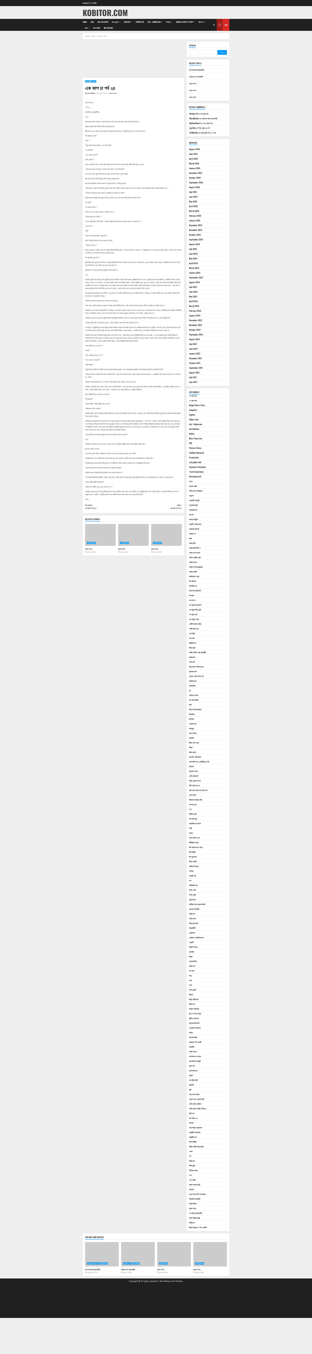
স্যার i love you (194, 1217)
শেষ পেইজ (192, 1179)
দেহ (190, 809)
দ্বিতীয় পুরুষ (193, 813)
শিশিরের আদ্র (193, 1170)
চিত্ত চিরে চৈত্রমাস (195, 709)
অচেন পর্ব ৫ (133, 535)
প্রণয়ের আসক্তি (194, 908)
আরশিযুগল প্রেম (194, 576)
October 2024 (195, 234)
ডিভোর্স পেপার (193, 771)
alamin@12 (91, 93)
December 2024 (195, 225)
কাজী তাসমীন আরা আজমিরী (197, 652)
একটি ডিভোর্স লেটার (195, 623)
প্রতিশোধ (192, 913)
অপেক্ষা (191, 514)
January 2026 (194, 168)
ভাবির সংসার (192, 1051)
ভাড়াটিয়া (191, 1046)
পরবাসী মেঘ (192, 875)
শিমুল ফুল (192, 1160)
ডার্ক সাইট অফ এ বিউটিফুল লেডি (199, 761)
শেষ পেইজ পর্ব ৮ (208, 123)
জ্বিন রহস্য (192, 752)
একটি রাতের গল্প (194, 628)
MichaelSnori (194, 123)
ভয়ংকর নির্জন (193, 1037)
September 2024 (196, 239)
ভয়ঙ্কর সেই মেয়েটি (195, 1042)
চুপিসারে (191, 718)
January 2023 (194, 315)
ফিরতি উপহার (193, 946)
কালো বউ (192, 661)
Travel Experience (196, 471)
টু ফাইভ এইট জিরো (195, 756)
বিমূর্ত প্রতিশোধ (194, 999)
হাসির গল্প (192, 1222)
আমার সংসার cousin (196, 566)
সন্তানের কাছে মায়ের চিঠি (209, 118)
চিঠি (190, 704)
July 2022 (193, 344)
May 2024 (193, 258)
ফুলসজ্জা (191, 951)
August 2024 (194, 244)
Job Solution (102, 22)
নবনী (190, 828)
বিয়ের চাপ (192, 1003)
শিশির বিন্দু (192, 1165)
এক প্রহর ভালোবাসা (195, 604)
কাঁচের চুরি (192, 647)
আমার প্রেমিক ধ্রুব (195, 557)
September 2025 (196, 182)
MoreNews (165, 1281)
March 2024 (194, 268)
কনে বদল (192, 638)
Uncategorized (195, 476)
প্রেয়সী (191, 942)
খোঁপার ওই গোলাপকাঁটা (196, 76)
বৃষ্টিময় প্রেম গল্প (194, 1018)
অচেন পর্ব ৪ (166, 535)
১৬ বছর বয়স (193, 395)
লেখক (86, 28)
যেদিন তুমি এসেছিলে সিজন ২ (198, 1108)
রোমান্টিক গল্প (193, 1137)
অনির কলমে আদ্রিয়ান (195, 490)
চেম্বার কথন (193, 723)
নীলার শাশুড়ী (193, 861)
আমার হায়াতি (193, 571)
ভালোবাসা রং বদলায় (195, 1056)
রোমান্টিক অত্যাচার (194, 1132)
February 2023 (195, 310)
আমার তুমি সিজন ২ (195, 547)
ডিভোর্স (191, 766)
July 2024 (193, 249)
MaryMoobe (194, 118)
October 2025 (195, 177)
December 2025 (195, 173)
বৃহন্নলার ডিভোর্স (194, 1023)
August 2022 (194, 339)
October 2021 (194, 363)
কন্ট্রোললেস (192, 642)
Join (92, 22)
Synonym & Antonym (197, 467)
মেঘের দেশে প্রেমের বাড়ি (196, 1099)
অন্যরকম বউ (193, 509)
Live (226, 25)
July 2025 (193, 192)
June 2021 (193, 382)
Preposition (194, 457)
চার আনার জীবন (194, 699)
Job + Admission (154, 22)
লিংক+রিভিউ (96, 28)
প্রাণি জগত (192, 918)
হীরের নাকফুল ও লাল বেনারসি (198, 1227)
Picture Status (195, 448)
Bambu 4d (193, 113)
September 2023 (196, 277)
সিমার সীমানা (193, 1203)
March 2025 (194, 211)
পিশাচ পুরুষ (192, 894)
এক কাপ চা (93, 81)
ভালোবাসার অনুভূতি (195, 1061)
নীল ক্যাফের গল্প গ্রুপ (196, 847)
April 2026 (193, 158)
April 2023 (193, 301)
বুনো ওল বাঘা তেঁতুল (195, 1013)
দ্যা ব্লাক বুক (193, 818)
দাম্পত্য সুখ (192, 804)
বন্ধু (190, 975)
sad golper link (195, 462)
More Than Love (195, 438)
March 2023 (194, 306)
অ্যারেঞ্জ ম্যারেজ (194, 528)
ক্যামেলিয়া (192, 685)
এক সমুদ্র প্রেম (194, 619)
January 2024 (194, 272)
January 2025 (194, 220)
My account (108, 28)
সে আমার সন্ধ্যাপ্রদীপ (195, 1213)
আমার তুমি (192, 543)
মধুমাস (191, 1075)
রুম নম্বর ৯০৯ (193, 1118)
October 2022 (195, 329)
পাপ (190, 880)
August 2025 (194, 187)
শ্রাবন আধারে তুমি (194, 1184)
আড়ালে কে (192, 533)
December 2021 (195, 358)
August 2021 (194, 372)
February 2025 (195, 215)
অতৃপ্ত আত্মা (193, 486)
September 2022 (196, 334)
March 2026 (194, 163)
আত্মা (190, 538)
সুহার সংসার (192, 1208)
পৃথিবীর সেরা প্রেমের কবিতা (197, 904)
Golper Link (193, 419)
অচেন (89, 543)
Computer (140, 22)
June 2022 (193, 348)
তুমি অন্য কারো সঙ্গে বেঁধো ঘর (198, 790)
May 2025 (193, 201)
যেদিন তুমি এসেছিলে (195, 1103)
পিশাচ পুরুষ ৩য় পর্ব (204, 127)
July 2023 (193, 287)
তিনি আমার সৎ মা (194, 785)
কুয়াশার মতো (193, 671)
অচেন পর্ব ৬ (100, 535)
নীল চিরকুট (192, 851)
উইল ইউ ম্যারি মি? (195, 590)
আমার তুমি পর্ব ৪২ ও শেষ (208, 132)
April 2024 (193, 263)
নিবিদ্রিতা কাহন (193, 842)
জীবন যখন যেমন (194, 742)
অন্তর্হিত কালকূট (194, 500)
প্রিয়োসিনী (192, 927)
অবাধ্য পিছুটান (193, 519)
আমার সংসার (193, 562)
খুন (190, 690)
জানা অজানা (192, 733)
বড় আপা (191, 970)
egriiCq (192, 127)
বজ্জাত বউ (192, 965)
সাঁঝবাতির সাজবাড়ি (194, 1198)
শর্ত (190, 1156)
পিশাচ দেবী (192, 889)
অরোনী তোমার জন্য (195, 524)
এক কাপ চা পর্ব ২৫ (91, 507)
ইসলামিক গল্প (193, 585)
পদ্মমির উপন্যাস (194, 866)
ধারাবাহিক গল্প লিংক (195, 823)
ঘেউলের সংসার (193, 695)
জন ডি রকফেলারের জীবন (196, 69)
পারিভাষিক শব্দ (193, 885)
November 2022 (195, 325)
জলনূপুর (191, 728)
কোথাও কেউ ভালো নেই (196, 676)
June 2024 (193, 253)
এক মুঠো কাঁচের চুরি (195, 609)
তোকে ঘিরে (192, 794)
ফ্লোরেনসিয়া (193, 961)
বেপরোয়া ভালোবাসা (195, 1027)
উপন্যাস (168, 22)
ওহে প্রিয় (192, 633)
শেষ (190, 1175)
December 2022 (195, 320)
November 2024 (195, 230)
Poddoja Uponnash (196, 452)
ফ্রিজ (190, 956)
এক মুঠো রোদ (204, 113)
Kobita (191, 433)
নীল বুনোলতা (193, 856)
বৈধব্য (191, 1032)
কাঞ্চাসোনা (192, 657)
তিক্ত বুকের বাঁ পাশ (195, 780)
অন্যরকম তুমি (193, 505)
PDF (190, 443)
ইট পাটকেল (192, 581)
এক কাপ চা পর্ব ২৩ (176, 507)
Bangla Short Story (184, 22)
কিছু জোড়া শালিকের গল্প (196, 666)
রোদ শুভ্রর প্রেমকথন (195, 1127)
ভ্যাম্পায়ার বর (193, 1070)
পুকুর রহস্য (192, 899)
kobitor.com (105, 12)
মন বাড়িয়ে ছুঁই (193, 1080)
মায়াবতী (191, 1084)
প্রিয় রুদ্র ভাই (193, 923)
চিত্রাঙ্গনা (192, 714)
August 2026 (194, 149)
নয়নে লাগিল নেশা (194, 837)
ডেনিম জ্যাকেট (193, 775)
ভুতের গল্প (192, 1065)
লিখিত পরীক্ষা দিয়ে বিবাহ (196, 1146)
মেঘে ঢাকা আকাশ (194, 1094)
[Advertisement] (133, 60)
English (127, 22)
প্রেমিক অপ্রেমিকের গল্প (196, 937)
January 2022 (194, 353)
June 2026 (193, 154)
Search (192, 45)
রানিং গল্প (200, 22)
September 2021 (196, 367)
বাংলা (190, 980)
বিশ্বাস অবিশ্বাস (194, 1008)
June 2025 (193, 196)
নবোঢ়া (191, 832)
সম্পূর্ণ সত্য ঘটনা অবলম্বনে (197, 1194)
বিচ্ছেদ (191, 994)
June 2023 (193, 291)
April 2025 (193, 206)
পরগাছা (191, 870)
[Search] (214, 25)
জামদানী (191, 737)
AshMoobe (193, 132)
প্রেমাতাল (192, 932)
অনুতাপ (191, 495)
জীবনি (191, 747)
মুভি (190, 1089)
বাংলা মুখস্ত (115, 22)
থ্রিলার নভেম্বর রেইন (195, 799)
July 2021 (193, 377)
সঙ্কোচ (191, 1189)
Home (85, 22)
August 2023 (194, 282)
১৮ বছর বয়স (193, 400)
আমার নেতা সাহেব (194, 552)
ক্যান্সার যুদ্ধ (192, 680)
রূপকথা (191, 1122)
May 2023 (193, 296)
